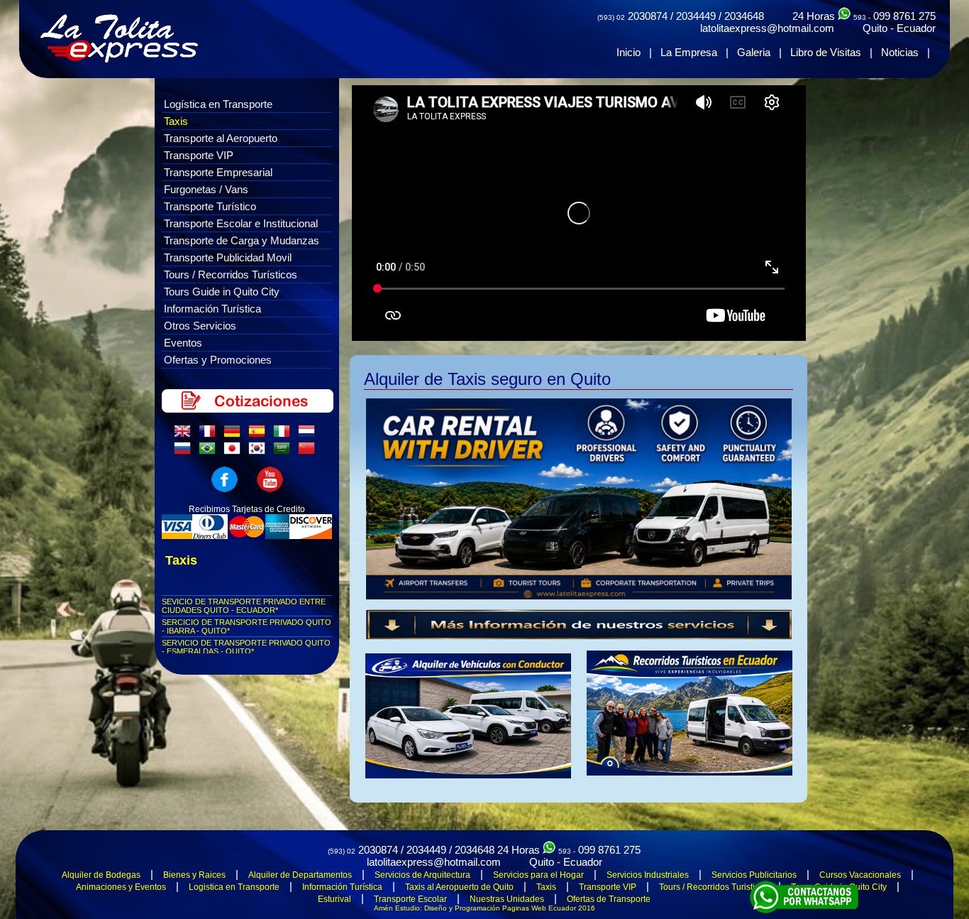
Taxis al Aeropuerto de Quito (459, 887)
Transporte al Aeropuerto (220, 138)
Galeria (753, 52)
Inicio (628, 52)
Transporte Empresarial (218, 172)
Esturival (334, 899)
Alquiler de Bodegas (101, 875)
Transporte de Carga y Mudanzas (241, 240)
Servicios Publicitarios (754, 875)
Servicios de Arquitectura (422, 875)
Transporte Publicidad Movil (228, 257)
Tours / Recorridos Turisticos (713, 887)
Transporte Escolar (410, 899)
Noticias (900, 52)
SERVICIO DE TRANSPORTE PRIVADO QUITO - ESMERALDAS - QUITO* (246, 647)
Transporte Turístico (210, 206)
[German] (234, 435)
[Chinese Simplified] (309, 452)
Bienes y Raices (194, 875)
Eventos (183, 343)
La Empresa (688, 52)
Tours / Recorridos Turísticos (230, 274)
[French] (210, 435)
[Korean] (259, 452)
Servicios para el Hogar (538, 875)
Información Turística (212, 309)
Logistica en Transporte (234, 887)
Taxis (176, 121)
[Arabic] (284, 452)
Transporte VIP (198, 155)
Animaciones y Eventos (121, 887)
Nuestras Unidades (507, 899)
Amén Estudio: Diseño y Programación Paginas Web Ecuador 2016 (484, 908)
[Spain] (259, 435)
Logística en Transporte (218, 104)
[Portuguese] (210, 452)
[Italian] (284, 435)
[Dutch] (309, 435)
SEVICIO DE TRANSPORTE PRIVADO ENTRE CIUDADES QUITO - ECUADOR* (244, 605)
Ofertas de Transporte (608, 899)
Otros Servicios (200, 326)
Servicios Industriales (648, 875)
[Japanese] (234, 452)
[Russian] (185, 452)
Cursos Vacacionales (860, 875)
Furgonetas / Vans (206, 189)
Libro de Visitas (825, 52)
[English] (185, 435)
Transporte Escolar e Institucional (241, 223)
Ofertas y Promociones (218, 360)
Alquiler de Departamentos (300, 875)
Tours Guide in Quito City (221, 292)
